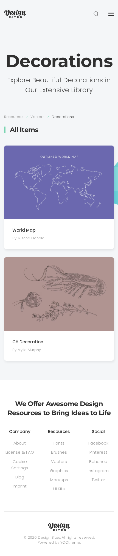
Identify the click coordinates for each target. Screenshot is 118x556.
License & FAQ (19, 452)
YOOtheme (70, 542)
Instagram (98, 470)
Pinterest (98, 452)
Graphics (59, 470)
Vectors (59, 461)
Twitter (98, 480)
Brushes (59, 452)
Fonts (59, 443)
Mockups (59, 480)
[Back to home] (15, 14)
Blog (19, 477)
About (19, 443)
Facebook (98, 443)
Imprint (20, 486)
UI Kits (59, 489)
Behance (98, 461)
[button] (96, 14)
